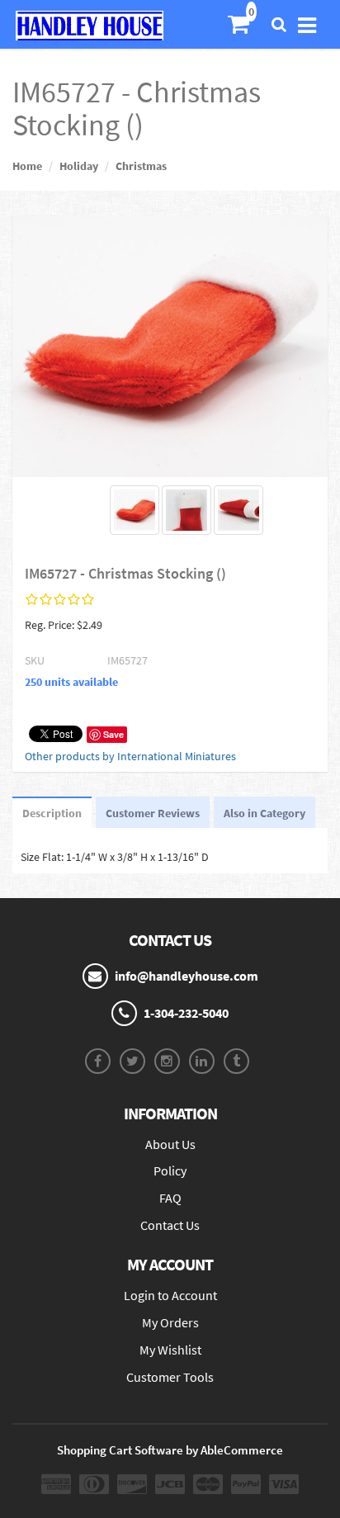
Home (27, 165)
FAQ (170, 1197)
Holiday (78, 165)
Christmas (141, 165)
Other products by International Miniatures (130, 756)
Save (113, 734)
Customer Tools (170, 1377)
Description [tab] (52, 813)
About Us (170, 1144)
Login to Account (170, 1295)
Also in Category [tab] (264, 813)
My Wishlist (170, 1349)
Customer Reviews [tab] (153, 813)
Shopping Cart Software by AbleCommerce (170, 1450)
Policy (170, 1170)
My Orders (170, 1322)
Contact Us (170, 1225)
